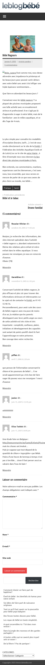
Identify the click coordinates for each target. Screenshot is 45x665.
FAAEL (37, 146)
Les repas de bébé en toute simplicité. (20, 620)
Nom (5, 534)
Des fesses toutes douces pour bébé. (20, 615)
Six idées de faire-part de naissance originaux (19, 603)
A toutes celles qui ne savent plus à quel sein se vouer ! (21, 638)
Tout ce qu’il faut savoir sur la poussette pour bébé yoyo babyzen (21, 610)
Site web (6, 558)
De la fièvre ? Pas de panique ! (17, 643)
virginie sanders (24, 61)
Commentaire (9, 496)
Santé (16, 188)
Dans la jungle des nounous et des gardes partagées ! (22, 631)
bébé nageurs (27, 100)
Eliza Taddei (17, 426)
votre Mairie (32, 153)
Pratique (7, 188)
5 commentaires (10, 65)
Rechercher (33, 580)
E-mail (6, 546)
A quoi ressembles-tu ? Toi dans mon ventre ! (20, 625)
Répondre (6, 267)
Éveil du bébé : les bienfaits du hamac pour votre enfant (22, 597)
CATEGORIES (8, 652)
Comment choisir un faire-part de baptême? (18, 591)
